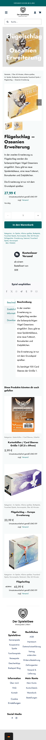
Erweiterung (18, 238)
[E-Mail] (36, 291)
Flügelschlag (23, 581)
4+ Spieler (16, 233)
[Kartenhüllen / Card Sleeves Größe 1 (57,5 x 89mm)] (23, 414)
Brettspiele (36, 233)
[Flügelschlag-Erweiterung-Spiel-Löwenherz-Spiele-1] (23, 102)
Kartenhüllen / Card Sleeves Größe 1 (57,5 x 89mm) (23, 444)
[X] (11, 291)
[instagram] (16, 718)
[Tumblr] (26, 291)
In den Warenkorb (23, 224)
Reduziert (23, 577)
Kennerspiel (14, 240)
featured (26, 238)
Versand (25, 200)
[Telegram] (21, 291)
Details (12, 431)
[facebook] (12, 718)
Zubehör (36, 437)
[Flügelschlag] (23, 552)
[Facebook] (6, 291)
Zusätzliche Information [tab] (10, 311)
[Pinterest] (31, 291)
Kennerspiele (21, 236)
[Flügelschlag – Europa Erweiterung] (23, 482)
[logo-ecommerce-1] (23, 8)
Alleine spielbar (26, 233)
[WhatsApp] (16, 291)
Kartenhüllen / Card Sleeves (23, 437)
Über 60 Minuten (33, 236)
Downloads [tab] (10, 320)
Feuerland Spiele (10, 236)
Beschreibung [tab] (10, 302)
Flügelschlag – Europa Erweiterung (23, 513)
